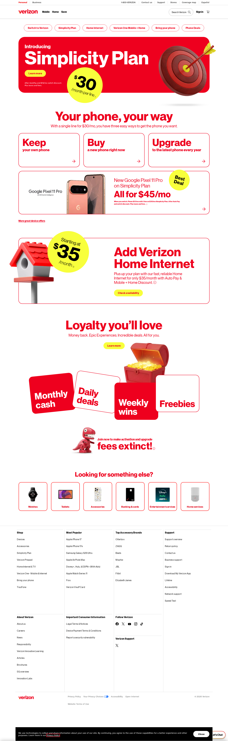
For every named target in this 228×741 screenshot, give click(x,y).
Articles (21, 658)
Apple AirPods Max (75, 559)
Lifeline (168, 580)
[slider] (215, 735)
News (19, 637)
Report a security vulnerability (80, 637)
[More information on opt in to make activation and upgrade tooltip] (153, 448)
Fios (68, 580)
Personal (22, 2)
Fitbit (118, 573)
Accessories (23, 546)
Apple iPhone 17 (74, 539)
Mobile (46, 11)
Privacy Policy (74, 696)
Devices (21, 539)
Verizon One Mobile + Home (129, 27)
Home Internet (94, 27)
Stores (173, 2)
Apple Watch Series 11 (76, 573)
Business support (173, 559)
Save (64, 11)
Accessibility (171, 587)
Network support (173, 594)
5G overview (23, 671)
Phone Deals (193, 27)
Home (55, 11)
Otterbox (120, 539)
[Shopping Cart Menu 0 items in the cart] (208, 11)
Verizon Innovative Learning (30, 651)
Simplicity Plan (67, 27)
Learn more (35, 73)
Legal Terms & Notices (77, 624)
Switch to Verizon (38, 27)
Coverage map (189, 2)
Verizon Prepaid (25, 559)
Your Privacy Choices (93, 696)
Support (161, 2)
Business (36, 2)
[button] (222, 724)
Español (205, 2)
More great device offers (31, 220)
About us (21, 624)
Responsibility (24, 644)
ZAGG (119, 546)
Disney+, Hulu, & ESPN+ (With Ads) (83, 566)
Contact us (146, 2)
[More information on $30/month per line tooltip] (95, 97)
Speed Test (170, 600)
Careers (21, 630)
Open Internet (132, 696)
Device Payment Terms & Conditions (83, 630)
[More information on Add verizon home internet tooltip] (154, 282)
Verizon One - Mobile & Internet (32, 573)
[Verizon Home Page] (28, 11)
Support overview (173, 539)
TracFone (21, 587)
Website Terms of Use (78, 704)
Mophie (119, 559)
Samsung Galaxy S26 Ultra (79, 553)
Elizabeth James (124, 580)
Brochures (22, 664)
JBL (118, 566)
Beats (118, 553)
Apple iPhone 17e (74, 546)
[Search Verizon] (181, 12)
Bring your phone (165, 27)
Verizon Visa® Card (75, 587)
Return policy (171, 546)
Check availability (128, 292)
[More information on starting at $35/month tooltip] (73, 267)
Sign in (168, 566)
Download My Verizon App (178, 573)
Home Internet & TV (26, 566)
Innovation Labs (24, 678)
